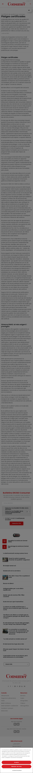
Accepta (16, 762)
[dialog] (16, 760)
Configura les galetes (17, 770)
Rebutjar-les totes (16, 766)
